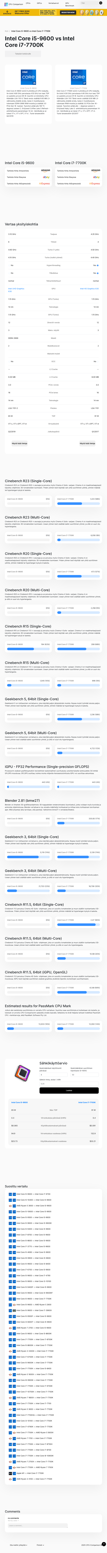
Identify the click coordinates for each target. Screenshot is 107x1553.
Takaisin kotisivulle (23, 54)
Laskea (69, 1090)
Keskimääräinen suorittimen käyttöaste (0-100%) (81, 1069)
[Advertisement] (53, 23)
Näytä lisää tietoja (19, 443)
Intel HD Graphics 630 (89, 289)
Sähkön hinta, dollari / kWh (50, 1080)
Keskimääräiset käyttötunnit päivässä (50, 1069)
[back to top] (104, 1544)
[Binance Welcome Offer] (7, 12)
